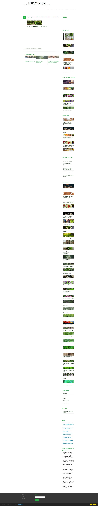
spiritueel (64, 440)
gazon (68, 427)
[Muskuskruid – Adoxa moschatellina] (42, 57)
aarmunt (64, 422)
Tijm (66, 442)
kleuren (66, 429)
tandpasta (69, 440)
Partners (23, 498)
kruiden (65, 431)
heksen (70, 427)
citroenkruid (64, 425)
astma (67, 424)
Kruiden (52, 9)
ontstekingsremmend (66, 436)
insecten (68, 428)
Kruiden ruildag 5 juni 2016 (67, 414)
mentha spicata (68, 433)
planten (71, 436)
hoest (65, 428)
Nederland (64, 434)
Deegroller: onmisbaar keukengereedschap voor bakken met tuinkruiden (67, 164)
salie (68, 437)
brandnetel (72, 424)
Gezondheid (67, 9)
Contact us (23, 494)
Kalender (55, 9)
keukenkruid (70, 428)
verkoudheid (65, 443)
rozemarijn (65, 437)
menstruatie (64, 433)
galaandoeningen (65, 427)
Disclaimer (23, 496)
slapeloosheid (65, 438)
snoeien (69, 438)
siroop (70, 437)
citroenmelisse (68, 425)
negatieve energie (68, 434)
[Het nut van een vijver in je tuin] (30, 57)
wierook (72, 443)
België (69, 424)
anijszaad (68, 422)
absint (66, 422)
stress (66, 440)
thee (71, 440)
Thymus (64, 441)
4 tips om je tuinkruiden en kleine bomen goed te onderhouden (43, 17)
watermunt (69, 443)
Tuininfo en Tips (73, 9)
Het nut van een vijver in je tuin (30, 61)
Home (48, 9)
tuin (68, 442)
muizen (72, 433)
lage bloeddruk (69, 431)
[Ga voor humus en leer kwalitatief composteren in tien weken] (53, 57)
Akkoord (93, 504)
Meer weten (20, 504)
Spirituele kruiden (61, 9)
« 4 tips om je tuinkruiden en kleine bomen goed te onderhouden (32, 48)
